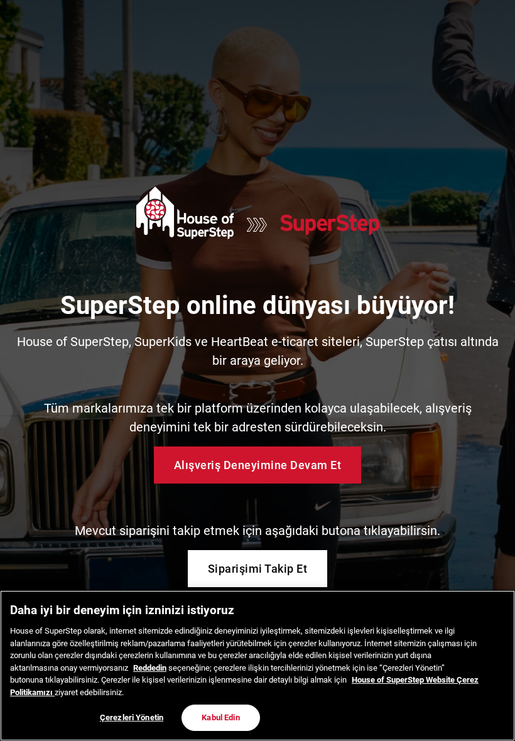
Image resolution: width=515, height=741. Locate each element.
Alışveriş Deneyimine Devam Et (258, 465)
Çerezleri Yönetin (131, 717)
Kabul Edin (220, 717)
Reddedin (149, 668)
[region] (257, 665)
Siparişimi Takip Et (258, 568)
